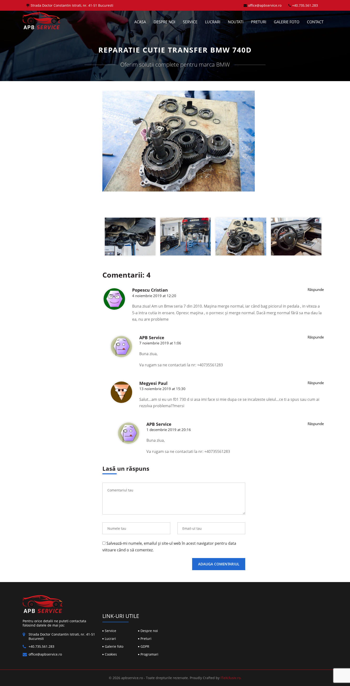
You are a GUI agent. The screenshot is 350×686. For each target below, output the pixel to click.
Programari (149, 654)
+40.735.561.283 (305, 5)
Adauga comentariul (218, 564)
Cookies (111, 654)
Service (190, 21)
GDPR (144, 646)
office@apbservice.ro (264, 5)
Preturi (258, 21)
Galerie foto (286, 21)
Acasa (140, 21)
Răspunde (316, 289)
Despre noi (164, 21)
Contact (315, 21)
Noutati (235, 21)
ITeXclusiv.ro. (230, 678)
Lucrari (212, 21)
